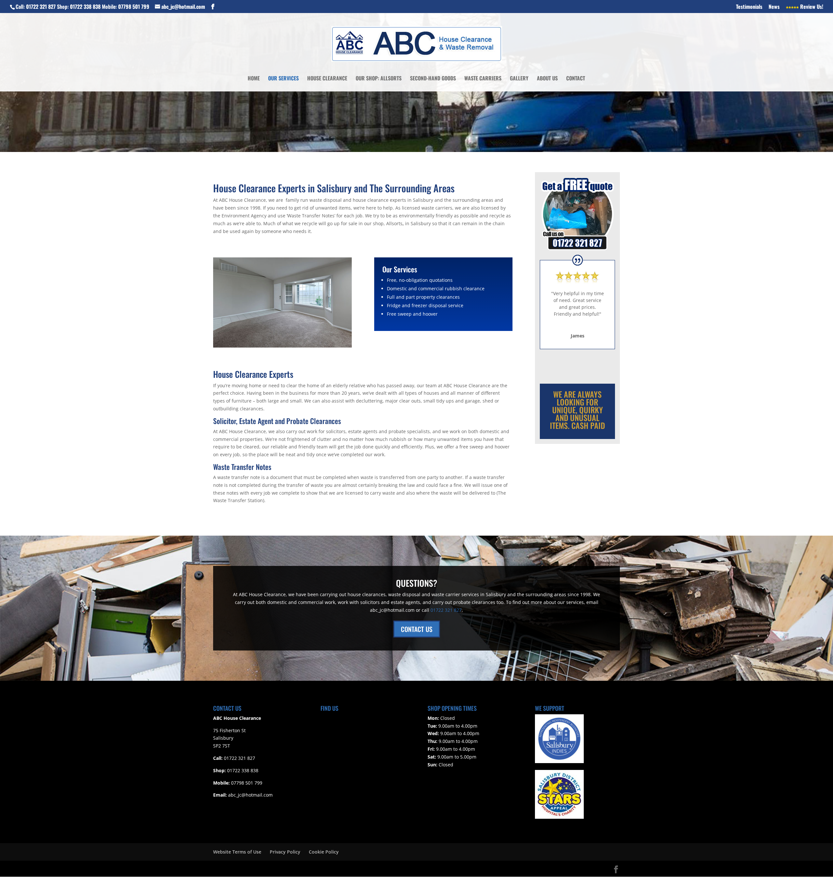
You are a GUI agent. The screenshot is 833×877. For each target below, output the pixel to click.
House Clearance (327, 79)
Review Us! (811, 7)
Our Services (283, 79)
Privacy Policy (285, 852)
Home (254, 79)
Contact (575, 79)
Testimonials (749, 7)
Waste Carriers (482, 79)
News (774, 7)
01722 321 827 (41, 6)
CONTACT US (416, 629)
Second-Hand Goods (433, 79)
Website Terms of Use (237, 852)
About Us (547, 79)
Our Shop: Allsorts (379, 79)
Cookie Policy (324, 852)
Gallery (519, 79)
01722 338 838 (85, 6)
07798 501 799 (133, 6)
